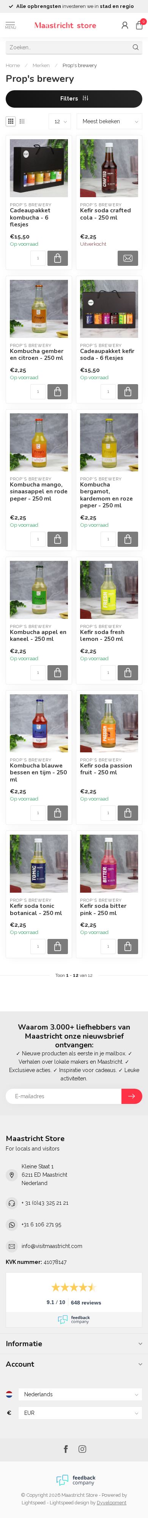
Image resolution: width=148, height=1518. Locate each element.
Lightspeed (34, 1502)
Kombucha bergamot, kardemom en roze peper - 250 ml (106, 495)
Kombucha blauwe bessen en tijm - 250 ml (38, 772)
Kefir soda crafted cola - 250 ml (105, 214)
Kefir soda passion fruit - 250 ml (106, 769)
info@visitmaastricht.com (52, 1246)
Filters (69, 99)
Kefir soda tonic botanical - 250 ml (36, 910)
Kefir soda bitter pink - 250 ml (103, 910)
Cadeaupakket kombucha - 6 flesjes (30, 217)
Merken (41, 65)
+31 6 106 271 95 (41, 1224)
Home (13, 65)
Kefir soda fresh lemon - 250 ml (102, 636)
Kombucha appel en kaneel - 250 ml (38, 636)
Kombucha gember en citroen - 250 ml (36, 355)
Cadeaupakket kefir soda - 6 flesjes (107, 355)
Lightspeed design (69, 1502)
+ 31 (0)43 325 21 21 (45, 1203)
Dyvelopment (111, 1502)
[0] (139, 25)
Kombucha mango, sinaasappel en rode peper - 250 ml (39, 491)
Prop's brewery (80, 65)
